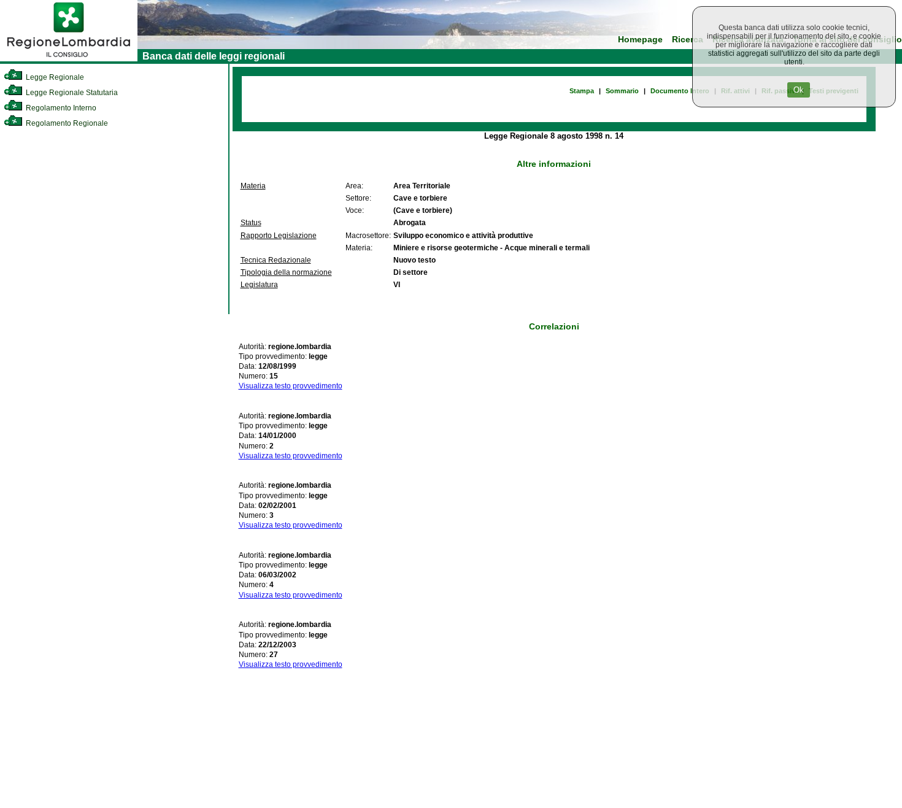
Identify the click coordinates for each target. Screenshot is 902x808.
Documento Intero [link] (679, 90)
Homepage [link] (640, 39)
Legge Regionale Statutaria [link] (71, 92)
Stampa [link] (581, 90)
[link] (68, 59)
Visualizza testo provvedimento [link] (290, 386)
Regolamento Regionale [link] (66, 123)
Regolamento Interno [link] (60, 108)
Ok (798, 89)
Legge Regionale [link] (54, 77)
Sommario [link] (622, 90)
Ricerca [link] (687, 39)
